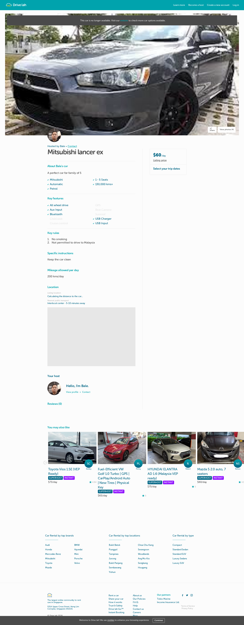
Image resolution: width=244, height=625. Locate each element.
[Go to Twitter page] (187, 595)
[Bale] (54, 388)
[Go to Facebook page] (182, 595)
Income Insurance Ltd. (168, 602)
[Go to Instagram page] (191, 595)
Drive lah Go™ (116, 609)
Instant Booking (116, 612)
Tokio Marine (163, 599)
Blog (135, 615)
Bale (62, 146)
